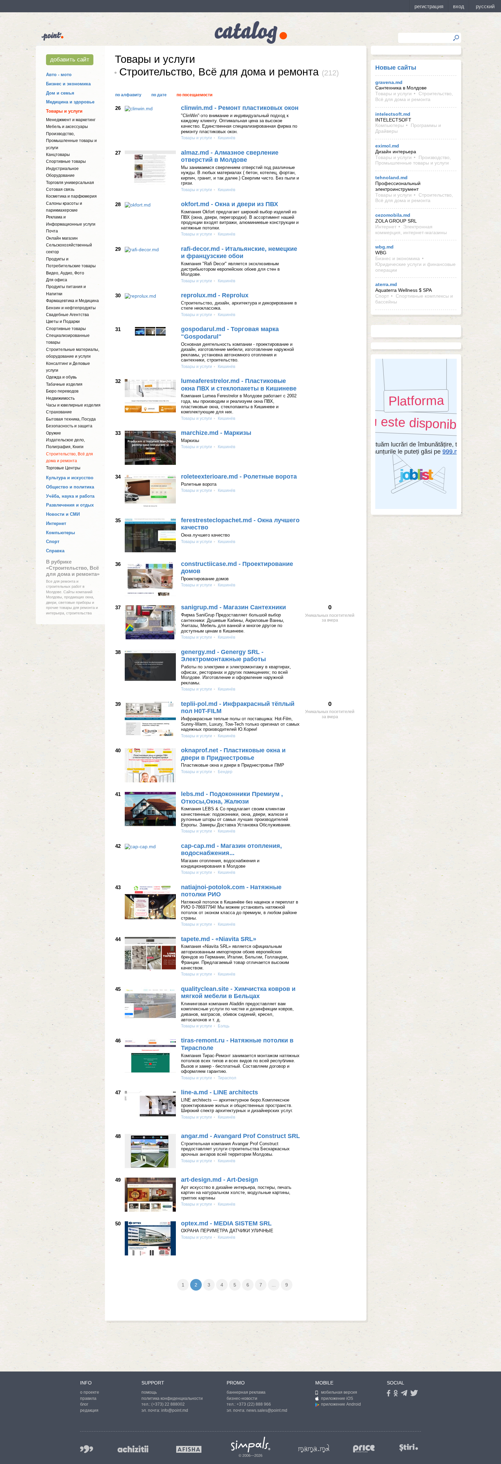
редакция (89, 1410)
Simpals (250, 1444)
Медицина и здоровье (70, 101)
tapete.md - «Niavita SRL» (218, 939)
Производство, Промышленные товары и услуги (71, 140)
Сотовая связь (60, 189)
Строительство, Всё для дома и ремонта (414, 96)
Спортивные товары (66, 161)
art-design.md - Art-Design (219, 1179)
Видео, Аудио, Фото (65, 273)
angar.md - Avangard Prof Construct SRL (240, 1136)
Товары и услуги (64, 111)
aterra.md (386, 284)
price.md (364, 1449)
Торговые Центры (63, 468)
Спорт (52, 541)
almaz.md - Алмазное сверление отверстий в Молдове (229, 156)
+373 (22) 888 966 (254, 1404)
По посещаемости (194, 95)
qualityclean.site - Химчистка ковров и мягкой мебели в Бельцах (238, 992)
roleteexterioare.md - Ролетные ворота (239, 476)
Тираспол (226, 1078)
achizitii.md (133, 1449)
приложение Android (341, 1404)
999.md (86, 1449)
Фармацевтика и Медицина (72, 300)
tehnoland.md (391, 177)
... (274, 1285)
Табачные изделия (64, 384)
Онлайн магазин (62, 238)
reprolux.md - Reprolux (214, 295)
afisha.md (188, 1449)
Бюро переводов (62, 391)
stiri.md (408, 1448)
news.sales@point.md (266, 1410)
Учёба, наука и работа (70, 496)
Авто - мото (59, 74)
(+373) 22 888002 (168, 1404)
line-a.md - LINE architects (219, 1092)
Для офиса (56, 280)
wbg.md (384, 247)
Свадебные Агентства (67, 314)
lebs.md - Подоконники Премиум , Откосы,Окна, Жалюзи (232, 798)
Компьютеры (60, 532)
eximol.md (387, 145)
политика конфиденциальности (172, 1398)
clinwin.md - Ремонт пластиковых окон (240, 107)
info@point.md (174, 1410)
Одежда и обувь (61, 377)
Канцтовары (58, 154)
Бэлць (223, 1026)
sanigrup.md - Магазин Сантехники (233, 607)
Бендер (224, 771)
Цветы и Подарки (63, 321)
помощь (149, 1392)
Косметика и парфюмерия (71, 196)
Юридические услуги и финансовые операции (415, 267)
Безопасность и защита (69, 426)
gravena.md (389, 82)
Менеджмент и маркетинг (70, 119)
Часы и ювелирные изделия (73, 405)
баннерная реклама (246, 1392)
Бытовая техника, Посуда (71, 419)
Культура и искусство (69, 477)
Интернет (56, 523)
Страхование (59, 412)
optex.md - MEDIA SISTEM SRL (226, 1223)
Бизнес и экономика (68, 83)
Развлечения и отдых (70, 505)
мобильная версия (339, 1392)
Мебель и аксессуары (67, 126)
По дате (159, 95)
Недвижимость (60, 398)
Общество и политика (70, 486)
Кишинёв (226, 138)
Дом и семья (60, 93)
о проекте (89, 1392)
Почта (52, 231)
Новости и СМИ (63, 514)
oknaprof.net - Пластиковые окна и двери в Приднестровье (233, 754)
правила (88, 1398)
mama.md (314, 1448)
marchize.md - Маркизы (216, 432)
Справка (55, 550)
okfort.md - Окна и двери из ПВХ (229, 204)
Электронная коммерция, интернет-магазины (411, 229)
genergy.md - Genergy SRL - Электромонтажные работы (223, 656)
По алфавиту (128, 95)
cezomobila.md (392, 215)
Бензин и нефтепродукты (71, 307)
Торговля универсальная (70, 182)
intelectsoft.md (392, 114)
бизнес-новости (242, 1398)
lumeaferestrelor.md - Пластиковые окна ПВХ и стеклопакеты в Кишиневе (239, 385)
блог (84, 1404)
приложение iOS (337, 1398)
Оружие (53, 433)
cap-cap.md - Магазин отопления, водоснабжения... (231, 849)
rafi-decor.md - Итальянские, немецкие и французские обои (239, 252)
